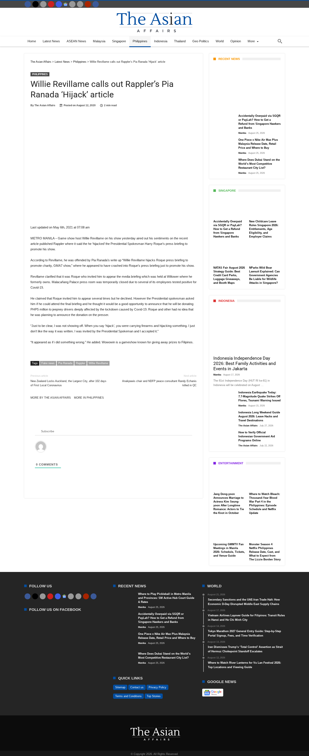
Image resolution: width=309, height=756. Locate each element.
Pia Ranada (65, 363)
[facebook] (28, 4)
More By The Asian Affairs (50, 397)
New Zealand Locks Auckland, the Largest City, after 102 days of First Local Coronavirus (68, 380)
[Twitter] (35, 4)
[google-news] (65, 4)
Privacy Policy (157, 687)
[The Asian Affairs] (154, 10)
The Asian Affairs (44, 105)
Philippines (40, 74)
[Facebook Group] (95, 4)
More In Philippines (89, 397)
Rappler (80, 363)
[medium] (43, 4)
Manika (220, 106)
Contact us (137, 687)
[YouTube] (51, 4)
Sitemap (120, 687)
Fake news (48, 363)
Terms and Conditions (128, 696)
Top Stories (154, 696)
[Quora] (88, 4)
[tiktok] (72, 4)
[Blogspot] (80, 4)
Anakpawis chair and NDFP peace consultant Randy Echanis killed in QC (159, 380)
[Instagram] (59, 4)
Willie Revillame (98, 363)
